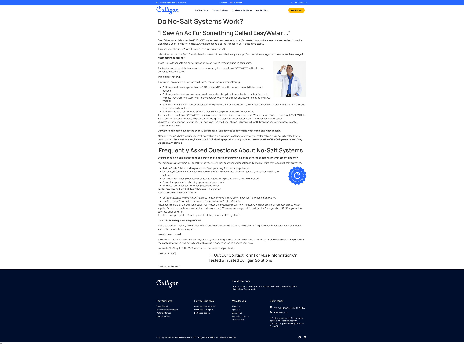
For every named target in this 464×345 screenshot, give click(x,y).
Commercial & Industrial (204, 306)
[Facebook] (299, 337)
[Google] (305, 337)
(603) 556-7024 (300, 2)
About (230, 2)
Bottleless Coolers (202, 313)
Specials (235, 309)
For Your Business (220, 10)
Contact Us (238, 2)
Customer (223, 2)
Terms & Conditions (240, 316)
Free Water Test (163, 316)
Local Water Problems (242, 10)
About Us (236, 306)
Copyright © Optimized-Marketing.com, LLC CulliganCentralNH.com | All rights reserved (196, 337)
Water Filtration (163, 306)
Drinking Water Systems (167, 309)
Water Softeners (163, 313)
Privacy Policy (238, 319)
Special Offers (261, 10)
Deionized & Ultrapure (203, 309)
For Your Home (201, 10)
